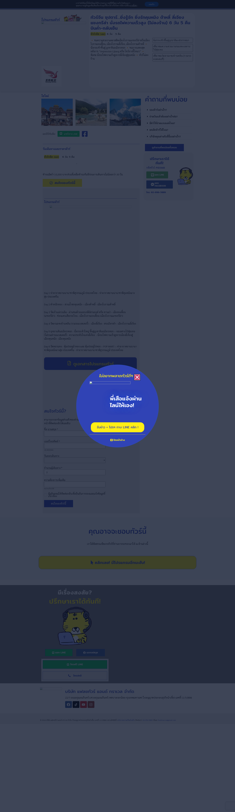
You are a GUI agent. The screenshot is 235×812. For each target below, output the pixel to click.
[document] (117, 406)
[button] (137, 377)
